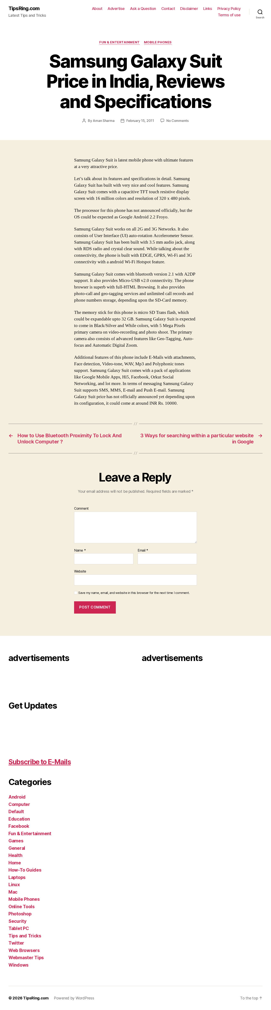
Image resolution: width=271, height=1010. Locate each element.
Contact (168, 8)
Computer (19, 804)
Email (143, 550)
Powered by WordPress (74, 998)
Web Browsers (24, 950)
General (16, 848)
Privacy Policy (229, 8)
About (97, 8)
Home (14, 862)
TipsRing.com (24, 8)
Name (80, 550)
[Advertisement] (25, 679)
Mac (12, 892)
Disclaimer (189, 8)
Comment (81, 509)
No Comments (177, 121)
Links (207, 8)
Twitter (16, 943)
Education (19, 819)
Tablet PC (18, 928)
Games (16, 840)
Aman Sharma (103, 121)
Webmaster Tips (26, 957)
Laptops (17, 877)
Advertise (116, 8)
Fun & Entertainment (119, 42)
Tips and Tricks (24, 935)
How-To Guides (24, 870)
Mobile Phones (158, 42)
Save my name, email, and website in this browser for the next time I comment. (134, 593)
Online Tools (21, 906)
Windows (18, 965)
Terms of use (229, 15)
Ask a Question (143, 8)
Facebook (18, 826)
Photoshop (20, 913)
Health (15, 855)
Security (17, 921)
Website (80, 571)
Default (16, 811)
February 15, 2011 (140, 121)
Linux (14, 884)
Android (17, 797)
